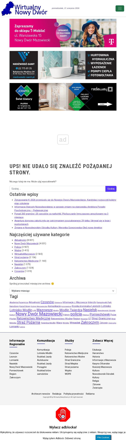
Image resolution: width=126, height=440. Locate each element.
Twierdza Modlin (48, 323)
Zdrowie (104, 323)
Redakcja (56, 394)
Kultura (96, 370)
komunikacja (54, 306)
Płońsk (13, 319)
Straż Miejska (71, 363)
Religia (96, 381)
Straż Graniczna (101, 318)
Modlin (56, 310)
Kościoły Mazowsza (102, 367)
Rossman (84, 319)
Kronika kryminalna (81, 306)
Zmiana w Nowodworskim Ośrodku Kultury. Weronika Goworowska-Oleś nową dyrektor (58, 227)
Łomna (22, 327)
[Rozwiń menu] (120, 8)
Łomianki (14, 326)
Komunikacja (43, 350)
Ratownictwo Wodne (62, 318)
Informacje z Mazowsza (75, 302)
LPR (34, 310)
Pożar (113, 314)
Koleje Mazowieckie (39, 306)
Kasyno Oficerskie (101, 363)
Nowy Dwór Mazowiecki (26, 243)
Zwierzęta (112, 323)
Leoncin (95, 306)
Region (76, 318)
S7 (89, 318)
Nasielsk (18, 264)
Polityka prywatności (74, 394)
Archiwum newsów (41, 394)
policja (76, 314)
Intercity (92, 302)
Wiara (59, 322)
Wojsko (66, 323)
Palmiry (66, 315)
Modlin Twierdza (71, 310)
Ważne (17, 250)
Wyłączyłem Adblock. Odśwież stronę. (62, 438)
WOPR (68, 374)
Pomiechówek (100, 314)
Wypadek (75, 322)
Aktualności (20, 240)
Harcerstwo (98, 353)
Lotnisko (106, 306)
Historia (96, 356)
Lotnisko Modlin (21, 310)
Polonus (86, 315)
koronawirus (66, 306)
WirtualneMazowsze (24, 254)
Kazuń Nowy (24, 306)
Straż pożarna (21, 257)
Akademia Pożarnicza (19, 302)
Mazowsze (45, 310)
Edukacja (58, 303)
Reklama (90, 394)
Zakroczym (20, 267)
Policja (17, 247)
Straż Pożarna (28, 322)
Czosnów (19, 271)
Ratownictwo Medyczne (26, 261)
